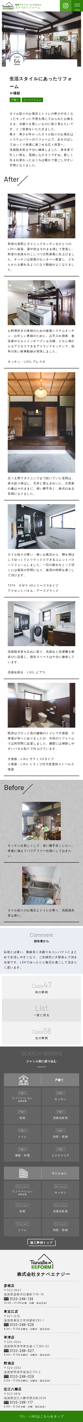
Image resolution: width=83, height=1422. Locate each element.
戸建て (15, 99)
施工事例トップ (41, 1242)
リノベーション (32, 99)
